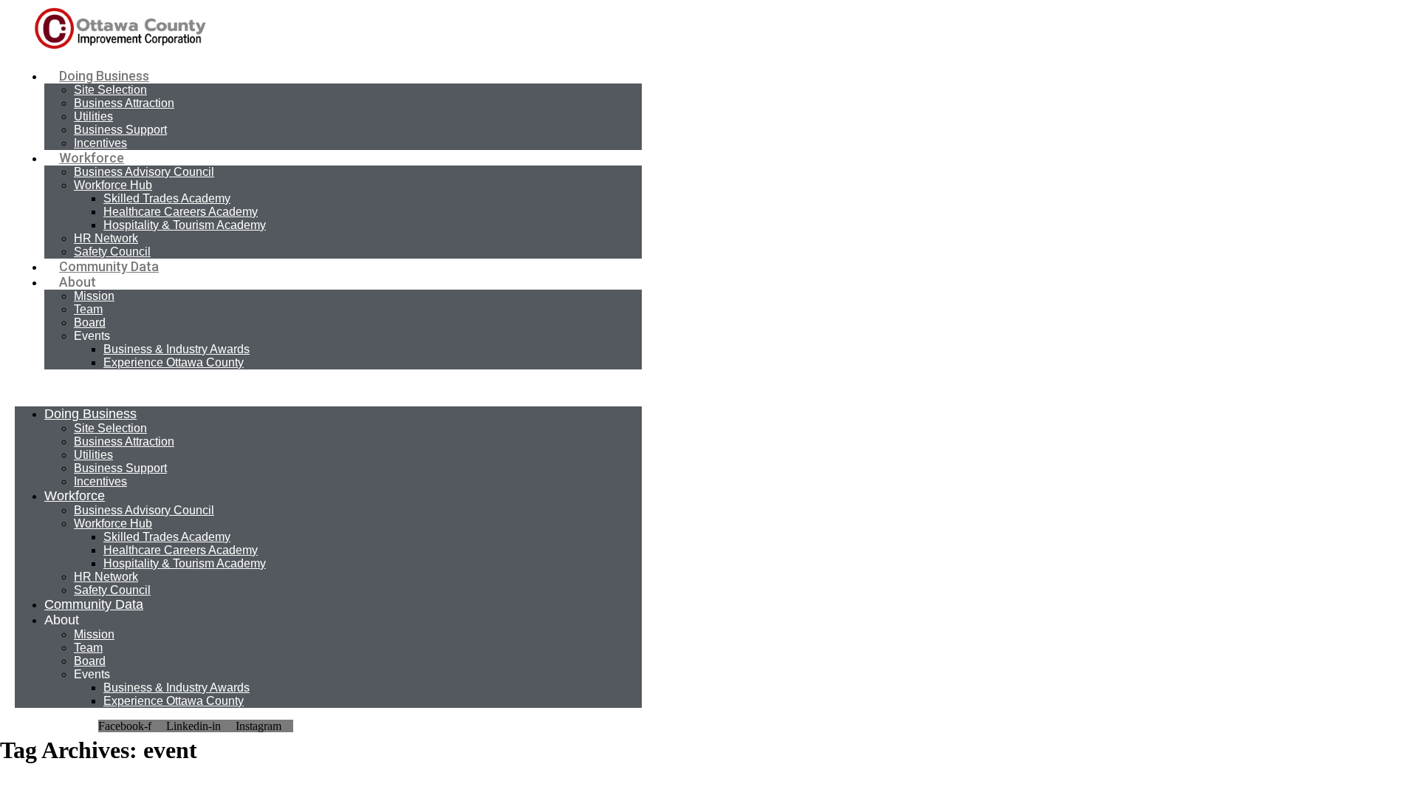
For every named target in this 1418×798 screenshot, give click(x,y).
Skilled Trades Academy (166, 198)
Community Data (109, 266)
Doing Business (104, 75)
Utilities (93, 116)
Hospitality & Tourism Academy (184, 225)
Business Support (120, 129)
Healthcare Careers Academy (180, 211)
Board (90, 322)
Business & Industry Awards (176, 349)
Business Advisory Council (144, 172)
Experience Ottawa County (173, 362)
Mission (94, 296)
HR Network (106, 238)
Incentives (100, 143)
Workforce (91, 158)
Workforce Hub (113, 185)
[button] (328, 388)
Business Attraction (124, 103)
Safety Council (112, 251)
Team (88, 309)
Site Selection (110, 89)
